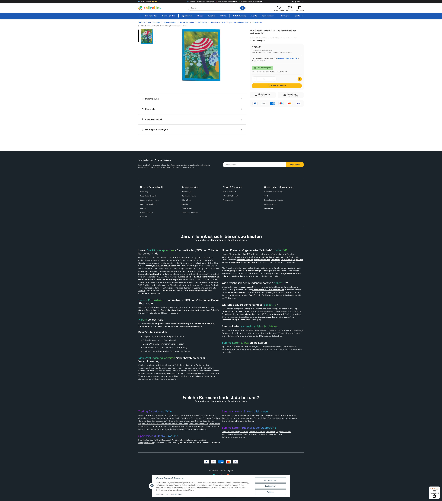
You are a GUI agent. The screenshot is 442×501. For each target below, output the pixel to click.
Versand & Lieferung (190, 212)
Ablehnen (271, 492)
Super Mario (291, 418)
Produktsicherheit (154, 119)
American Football (180, 440)
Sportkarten (187, 16)
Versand (269, 50)
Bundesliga (227, 415)
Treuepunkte (228, 200)
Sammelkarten (151, 16)
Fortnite (271, 418)
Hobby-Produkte (146, 443)
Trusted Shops (145, 2)
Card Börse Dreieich (148, 196)
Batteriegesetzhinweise (273, 200)
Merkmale (150, 109)
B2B (293, 2)
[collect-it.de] (149, 8)
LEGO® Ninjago (260, 418)
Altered (154, 426)
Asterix (243, 421)
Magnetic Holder (283, 432)
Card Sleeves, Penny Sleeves (235, 432)
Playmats (273, 434)
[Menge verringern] (254, 79)
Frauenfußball (289, 415)
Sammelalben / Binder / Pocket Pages (239, 434)
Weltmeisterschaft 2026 (271, 415)
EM (253, 415)
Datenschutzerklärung (180, 165)
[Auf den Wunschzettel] (300, 79)
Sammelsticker (168, 16)
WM (258, 415)
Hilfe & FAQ (186, 200)
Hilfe (298, 2)
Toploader (270, 432)
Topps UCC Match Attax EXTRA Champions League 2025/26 (185, 426)
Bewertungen (187, 192)
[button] (279, 8)
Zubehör (211, 16)
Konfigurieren (270, 486)
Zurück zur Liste (144, 22)
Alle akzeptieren (270, 480)
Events (254, 16)
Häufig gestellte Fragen (156, 129)
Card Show (299, 16)
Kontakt (185, 204)
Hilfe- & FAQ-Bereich (237, 292)
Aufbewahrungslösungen (234, 437)
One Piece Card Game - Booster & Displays (200, 418)
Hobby (200, 16)
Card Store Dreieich (148, 204)
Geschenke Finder (189, 196)
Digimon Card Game (203, 421)
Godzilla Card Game (179, 424)
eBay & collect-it (229, 192)
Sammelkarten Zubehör (164, 266)
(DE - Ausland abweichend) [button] (277, 71)
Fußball (157, 440)
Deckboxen (262, 434)
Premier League (229, 418)
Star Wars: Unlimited (198, 424)
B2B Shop (144, 192)
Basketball (166, 440)
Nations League (244, 418)
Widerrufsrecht (270, 204)
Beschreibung (152, 99)
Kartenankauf (267, 16)
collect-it (280, 283)
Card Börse (285, 16)
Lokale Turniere (239, 16)
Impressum (268, 208)
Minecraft (280, 418)
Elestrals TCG (144, 426)
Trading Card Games (199, 257)
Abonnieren (295, 165)
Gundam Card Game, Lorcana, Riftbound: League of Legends (166, 421)
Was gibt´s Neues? (230, 196)
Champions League (242, 415)
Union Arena (214, 424)
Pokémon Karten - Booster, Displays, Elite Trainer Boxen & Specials (168, 415)
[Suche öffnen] (242, 8)
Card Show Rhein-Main (149, 200)
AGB (266, 196)
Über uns (143, 217)
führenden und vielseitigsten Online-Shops (200, 263)
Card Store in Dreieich (259, 295)
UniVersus (165, 424)
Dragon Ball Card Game (149, 424)
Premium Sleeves (257, 432)
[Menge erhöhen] (274, 79)
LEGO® (223, 16)
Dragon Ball (234, 421)
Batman (251, 421)
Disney (225, 421)
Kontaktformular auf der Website (268, 290)
